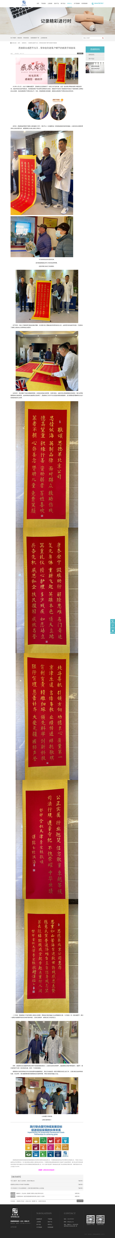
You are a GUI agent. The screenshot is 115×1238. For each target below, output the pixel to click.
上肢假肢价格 (44, 37)
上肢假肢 (50, 3)
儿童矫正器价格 (42, 1201)
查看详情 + (77, 1193)
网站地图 (14, 1227)
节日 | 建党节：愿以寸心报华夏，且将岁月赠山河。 (23, 1180)
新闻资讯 (24, 43)
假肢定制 (19, 37)
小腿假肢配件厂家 (34, 37)
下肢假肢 (43, 3)
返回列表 (80, 53)
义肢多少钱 (28, 1201)
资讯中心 (69, 3)
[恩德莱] (21, 1212)
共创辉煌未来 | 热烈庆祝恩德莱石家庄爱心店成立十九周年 (30, 1196)
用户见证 (63, 3)
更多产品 (56, 3)
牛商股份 (94, 1234)
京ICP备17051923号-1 (25, 1223)
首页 (38, 3)
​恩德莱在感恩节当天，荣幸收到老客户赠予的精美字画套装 (42, 43)
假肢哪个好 (34, 1201)
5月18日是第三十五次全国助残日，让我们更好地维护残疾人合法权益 (27, 1188)
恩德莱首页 (39, 1219)
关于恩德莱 (77, 3)
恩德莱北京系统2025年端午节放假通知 (20, 1184)
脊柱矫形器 (26, 37)
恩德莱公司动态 (20, 1201)
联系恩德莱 (84, 3)
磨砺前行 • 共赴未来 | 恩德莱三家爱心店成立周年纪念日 (29, 1193)
